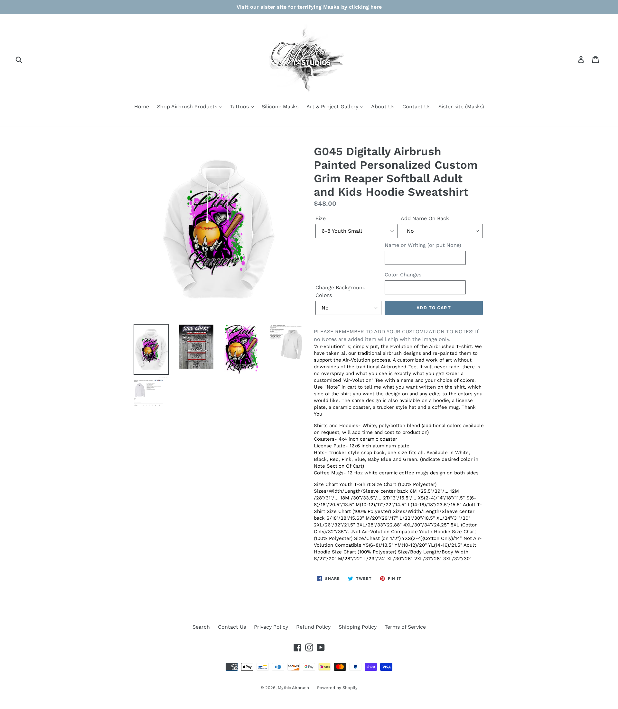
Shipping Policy (358, 627)
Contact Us (416, 106)
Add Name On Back (425, 218)
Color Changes (403, 275)
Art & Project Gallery (333, 106)
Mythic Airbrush (293, 687)
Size (320, 218)
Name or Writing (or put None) (423, 245)
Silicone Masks (280, 106)
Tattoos (240, 106)
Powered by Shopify (337, 687)
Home (141, 106)
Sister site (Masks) (461, 106)
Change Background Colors (340, 291)
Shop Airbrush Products (188, 106)
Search (201, 627)
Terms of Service (405, 627)
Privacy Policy (271, 627)
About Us (382, 106)
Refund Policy (313, 627)
